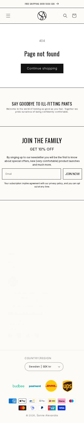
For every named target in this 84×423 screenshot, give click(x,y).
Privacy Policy (17, 241)
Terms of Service (18, 236)
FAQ (10, 223)
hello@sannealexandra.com (25, 313)
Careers (13, 266)
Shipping (13, 232)
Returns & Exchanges (21, 227)
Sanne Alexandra (47, 415)
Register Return (18, 245)
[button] (8, 15)
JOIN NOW (72, 174)
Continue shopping (42, 68)
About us (13, 261)
